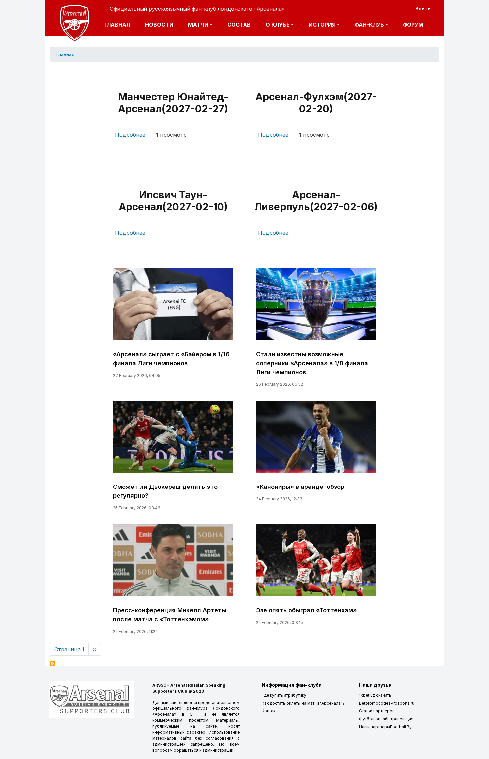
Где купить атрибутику (284, 695)
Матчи (198, 24)
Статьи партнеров (377, 710)
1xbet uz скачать (375, 695)
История (322, 24)
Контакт (269, 710)
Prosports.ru (402, 703)
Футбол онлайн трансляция (386, 718)
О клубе (278, 24)
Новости (159, 24)
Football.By (401, 726)
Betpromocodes (375, 703)
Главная (117, 24)
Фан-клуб (369, 24)
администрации (217, 750)
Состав (239, 24)
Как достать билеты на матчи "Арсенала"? (303, 703)
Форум (413, 24)
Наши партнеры (374, 726)
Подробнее (130, 134)
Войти (423, 8)
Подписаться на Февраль (52, 663)
